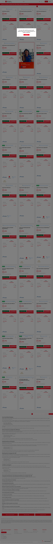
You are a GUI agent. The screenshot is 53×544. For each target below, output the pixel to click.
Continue (26, 34)
